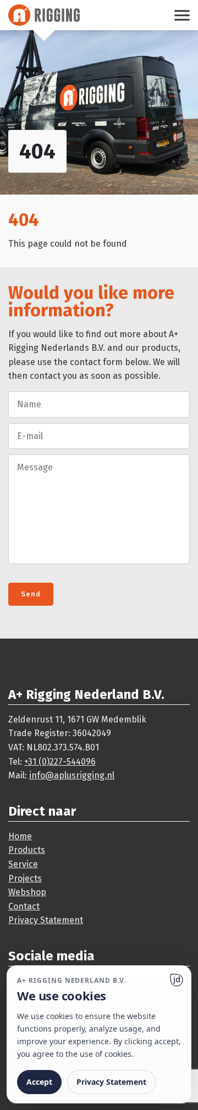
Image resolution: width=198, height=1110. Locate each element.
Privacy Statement (45, 920)
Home (20, 836)
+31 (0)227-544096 (60, 761)
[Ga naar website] (176, 980)
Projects (25, 878)
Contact (24, 906)
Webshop (27, 892)
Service (23, 864)
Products (26, 850)
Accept (39, 1082)
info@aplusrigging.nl (71, 775)
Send (31, 594)
